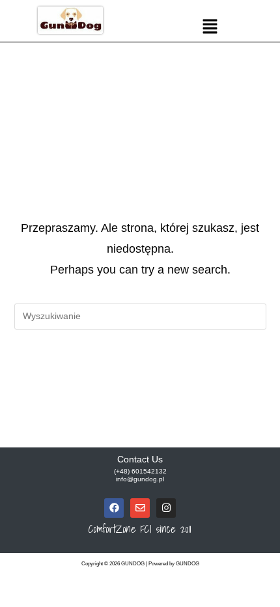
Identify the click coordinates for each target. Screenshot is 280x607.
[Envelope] (140, 508)
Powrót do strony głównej (139, 369)
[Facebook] (114, 508)
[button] (210, 27)
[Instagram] (166, 508)
